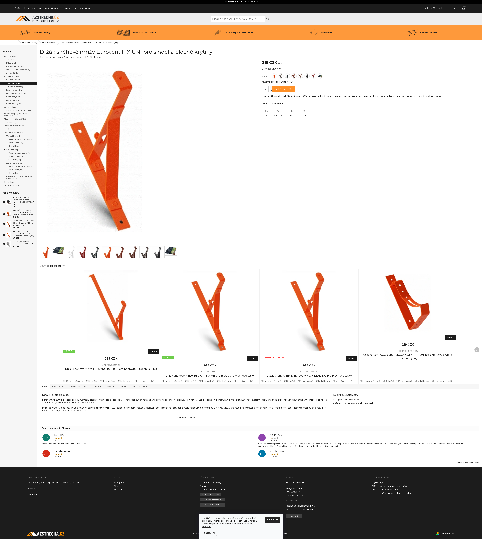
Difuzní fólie (12, 63)
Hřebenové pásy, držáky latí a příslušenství (16, 114)
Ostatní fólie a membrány (18, 70)
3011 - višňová (438, 381)
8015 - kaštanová (125, 381)
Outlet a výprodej (11, 185)
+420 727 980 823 (295, 482)
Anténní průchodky (15, 163)
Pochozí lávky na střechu (15, 93)
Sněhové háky (13, 80)
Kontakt (118, 489)
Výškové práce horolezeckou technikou (392, 493)
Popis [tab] (44, 386)
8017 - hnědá (140, 381)
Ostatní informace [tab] (139, 386)
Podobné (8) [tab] (57, 386)
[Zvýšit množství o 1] (271, 87)
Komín (7, 129)
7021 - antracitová (107, 381)
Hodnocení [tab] (97, 386)
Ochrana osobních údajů (212, 489)
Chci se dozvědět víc (184, 417)
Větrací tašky (12, 149)
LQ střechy (377, 482)
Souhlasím (272, 520)
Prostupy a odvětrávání (14, 133)
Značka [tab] (122, 386)
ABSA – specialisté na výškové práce (390, 486)
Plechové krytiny (14, 103)
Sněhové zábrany (11, 76)
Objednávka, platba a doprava (58, 8)
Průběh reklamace (212, 499)
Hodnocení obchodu (32, 8)
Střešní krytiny (10, 182)
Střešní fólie (9, 60)
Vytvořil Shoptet (448, 534)
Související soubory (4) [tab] (78, 386)
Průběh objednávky (211, 494)
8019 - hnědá (91, 381)
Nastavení (209, 533)
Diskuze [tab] (110, 386)
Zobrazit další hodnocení (467, 463)
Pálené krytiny (13, 97)
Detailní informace (271, 103)
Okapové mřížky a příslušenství (17, 119)
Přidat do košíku (285, 89)
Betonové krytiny (14, 100)
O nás (17, 8)
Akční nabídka (10, 56)
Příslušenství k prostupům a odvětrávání (19, 177)
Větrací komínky (13, 136)
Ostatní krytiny (14, 146)
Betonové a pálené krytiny (20, 166)
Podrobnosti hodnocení (74, 57)
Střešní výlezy (10, 107)
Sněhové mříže (13, 83)
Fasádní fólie (12, 73)
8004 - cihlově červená (73, 381)
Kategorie (119, 482)
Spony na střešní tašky (14, 126)
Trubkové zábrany (14, 87)
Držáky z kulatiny (14, 90)
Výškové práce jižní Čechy (385, 489)
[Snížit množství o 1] (271, 90)
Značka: (94, 57)
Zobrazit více (294, 516)
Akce (116, 486)
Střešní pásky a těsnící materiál (17, 110)
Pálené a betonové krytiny (20, 139)
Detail (153, 351)
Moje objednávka (82, 8)
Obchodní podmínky (210, 482)
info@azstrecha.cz (295, 488)
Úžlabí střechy (10, 122)
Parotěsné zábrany (15, 66)
